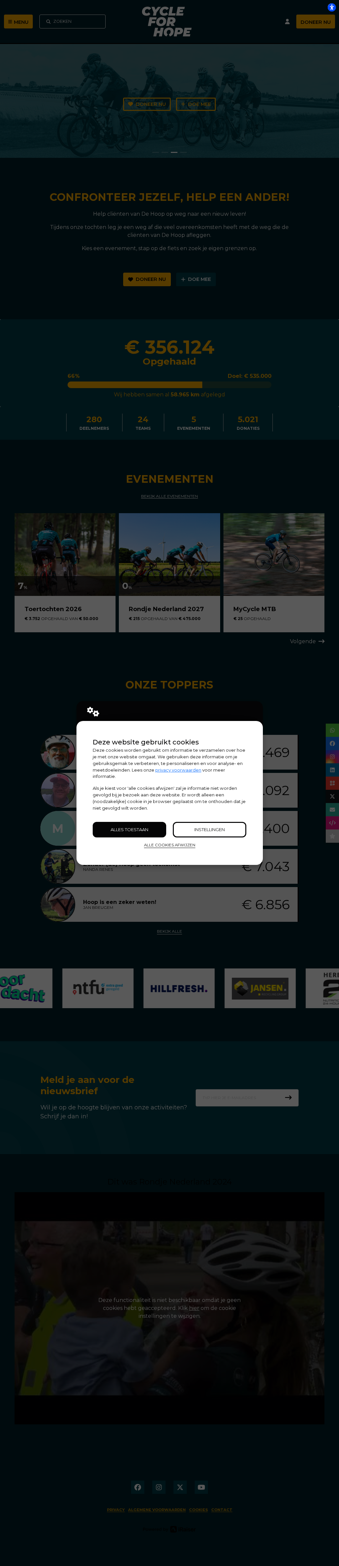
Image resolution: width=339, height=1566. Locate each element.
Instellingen (209, 829)
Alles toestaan (129, 829)
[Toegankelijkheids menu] (332, 7)
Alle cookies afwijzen (169, 845)
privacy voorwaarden (178, 770)
